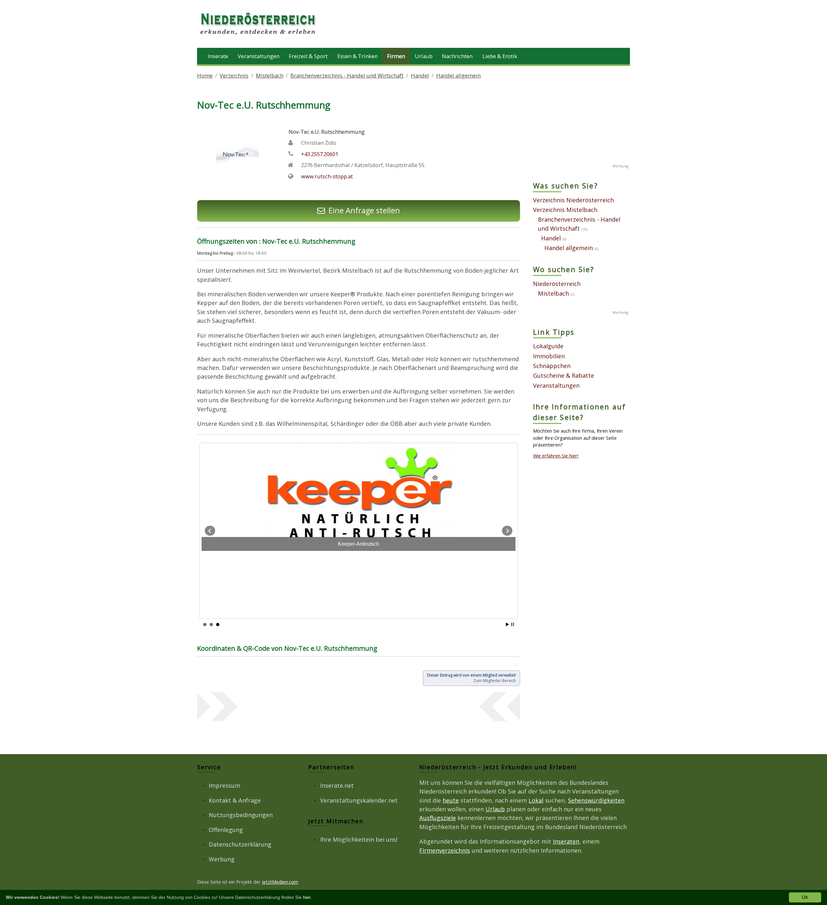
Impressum (224, 785)
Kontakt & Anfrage (235, 800)
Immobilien (549, 356)
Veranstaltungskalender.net (359, 800)
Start (507, 624)
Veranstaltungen (258, 56)
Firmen (396, 56)
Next (507, 531)
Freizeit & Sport (308, 56)
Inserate (218, 56)
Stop (512, 624)
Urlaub (424, 56)
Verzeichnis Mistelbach (565, 210)
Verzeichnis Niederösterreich (573, 200)
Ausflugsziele (437, 818)
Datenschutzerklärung (240, 844)
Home (205, 75)
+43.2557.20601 (319, 154)
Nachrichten (457, 56)
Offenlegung (226, 830)
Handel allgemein (458, 75)
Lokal (536, 800)
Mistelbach (269, 75)
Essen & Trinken (357, 56)
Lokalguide (548, 346)
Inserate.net (337, 785)
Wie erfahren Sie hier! (555, 455)
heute (451, 800)
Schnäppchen (552, 366)
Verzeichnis (234, 75)
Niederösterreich (557, 284)
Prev (210, 531)
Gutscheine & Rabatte (563, 375)
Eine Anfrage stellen (364, 210)
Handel (420, 75)
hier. (307, 897)
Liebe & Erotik (499, 56)
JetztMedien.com (280, 882)
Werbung (222, 859)
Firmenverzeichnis (444, 850)
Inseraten (566, 841)
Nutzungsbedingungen (241, 815)
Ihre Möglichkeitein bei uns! (358, 839)
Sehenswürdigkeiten (596, 800)
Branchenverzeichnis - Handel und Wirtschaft (346, 75)
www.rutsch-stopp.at (327, 176)
